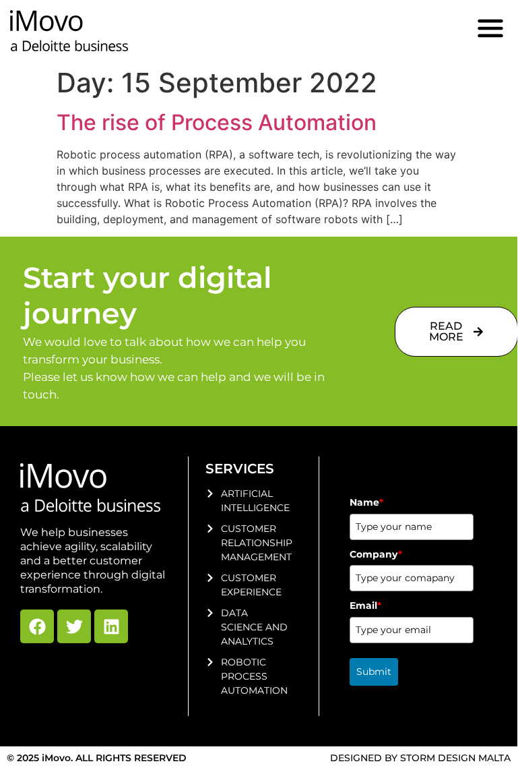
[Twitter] (74, 626)
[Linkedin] (111, 626)
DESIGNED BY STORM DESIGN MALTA (420, 758)
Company (376, 554)
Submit (373, 671)
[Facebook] (37, 626)
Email (365, 605)
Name (366, 502)
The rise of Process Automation (217, 122)
